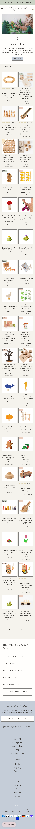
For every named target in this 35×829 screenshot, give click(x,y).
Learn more (28, 2)
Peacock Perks (17, 753)
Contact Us (17, 774)
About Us (17, 739)
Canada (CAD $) (29, 810)
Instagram (17, 785)
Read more (17, 59)
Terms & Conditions (5, 810)
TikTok (17, 796)
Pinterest (17, 789)
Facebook (17, 792)
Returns (17, 771)
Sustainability (18, 746)
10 (21, 630)
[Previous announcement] (2, 2)
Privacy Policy (14, 810)
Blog (18, 749)
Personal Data (21, 810)
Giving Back (17, 742)
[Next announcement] (33, 2)
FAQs (17, 764)
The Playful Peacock (24, 822)
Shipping (17, 767)
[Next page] (25, 630)
